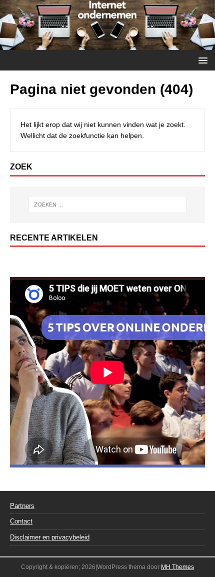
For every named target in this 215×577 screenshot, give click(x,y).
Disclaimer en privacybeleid (50, 537)
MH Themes (177, 567)
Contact (21, 521)
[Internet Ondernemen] (107, 44)
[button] (201, 59)
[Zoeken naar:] (108, 204)
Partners (22, 506)
